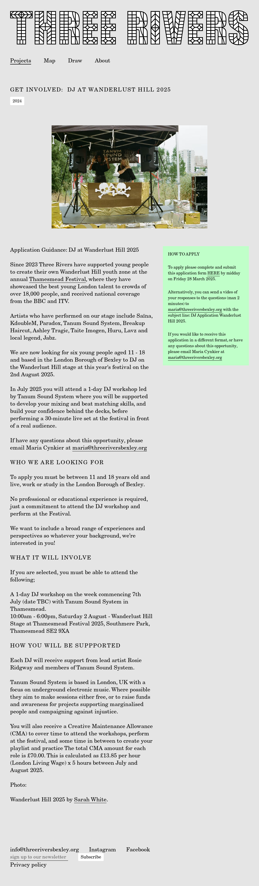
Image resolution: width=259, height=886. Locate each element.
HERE (213, 273)
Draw (75, 60)
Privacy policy (28, 864)
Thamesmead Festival (57, 279)
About (102, 60)
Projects (20, 60)
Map (49, 60)
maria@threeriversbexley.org (109, 447)
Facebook (138, 849)
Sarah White (90, 799)
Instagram (102, 849)
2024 (17, 101)
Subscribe (91, 857)
